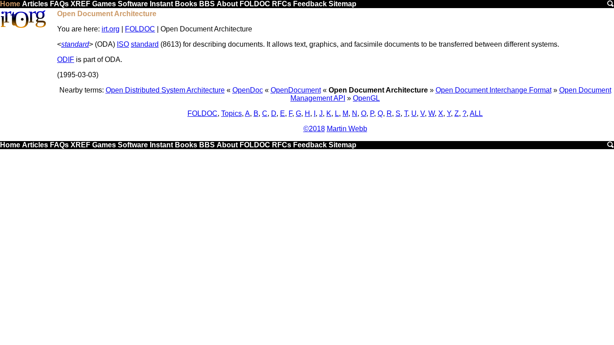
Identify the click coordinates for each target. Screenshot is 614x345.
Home (10, 4)
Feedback (310, 4)
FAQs (59, 4)
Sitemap (342, 4)
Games (104, 4)
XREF (80, 4)
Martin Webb (347, 129)
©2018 (314, 129)
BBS (207, 4)
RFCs (281, 4)
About (227, 4)
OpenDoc (247, 90)
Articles (35, 4)
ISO (123, 44)
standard (75, 44)
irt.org (111, 29)
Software (133, 4)
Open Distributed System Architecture (165, 90)
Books (186, 4)
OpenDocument (296, 90)
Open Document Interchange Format (494, 90)
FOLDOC (255, 4)
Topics (231, 113)
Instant (161, 4)
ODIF (65, 59)
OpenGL (366, 98)
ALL (476, 113)
